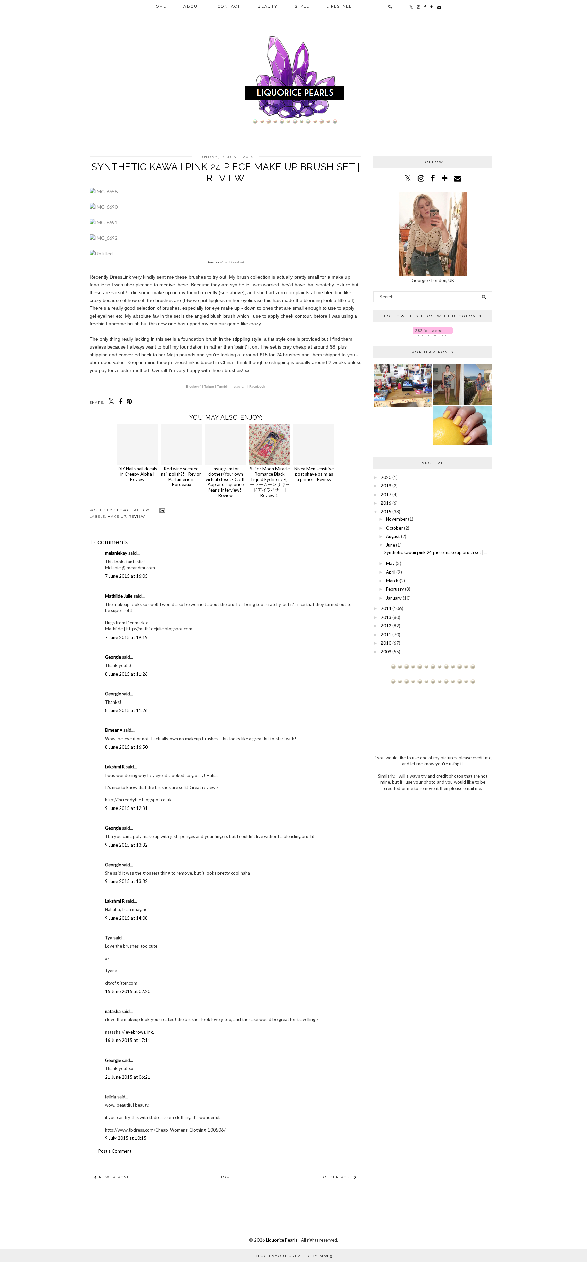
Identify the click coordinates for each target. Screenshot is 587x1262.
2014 (385, 608)
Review (137, 516)
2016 (385, 503)
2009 (385, 651)
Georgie (113, 657)
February (395, 589)
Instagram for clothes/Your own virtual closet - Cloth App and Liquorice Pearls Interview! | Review (226, 482)
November (396, 519)
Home (159, 6)
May (390, 563)
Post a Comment (114, 1151)
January (394, 598)
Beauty (267, 6)
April (390, 572)
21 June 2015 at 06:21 (127, 1077)
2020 (385, 477)
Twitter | (210, 386)
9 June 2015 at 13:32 (126, 845)
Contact (229, 6)
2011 (385, 634)
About (192, 6)
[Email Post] (161, 510)
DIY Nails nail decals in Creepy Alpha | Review (137, 474)
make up (116, 516)
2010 (385, 643)
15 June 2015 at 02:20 (127, 991)
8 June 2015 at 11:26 (126, 674)
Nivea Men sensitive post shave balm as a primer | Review (314, 474)
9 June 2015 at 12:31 (126, 808)
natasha (113, 1011)
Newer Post (113, 1177)
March (392, 580)
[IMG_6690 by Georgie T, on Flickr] (104, 207)
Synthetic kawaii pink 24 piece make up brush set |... (435, 552)
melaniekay (116, 553)
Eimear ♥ (113, 730)
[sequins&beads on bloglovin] (433, 334)
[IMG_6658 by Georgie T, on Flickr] (104, 191)
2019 (385, 485)
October (394, 528)
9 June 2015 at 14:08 (126, 918)
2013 (385, 617)
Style (302, 6)
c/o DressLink (234, 262)
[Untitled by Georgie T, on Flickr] (101, 253)
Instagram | (239, 386)
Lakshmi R (115, 766)
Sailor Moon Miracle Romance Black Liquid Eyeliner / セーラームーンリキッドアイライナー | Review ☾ (270, 482)
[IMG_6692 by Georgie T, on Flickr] (104, 238)
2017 (385, 494)
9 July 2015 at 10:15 (125, 1138)
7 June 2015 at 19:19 (126, 637)
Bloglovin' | (195, 386)
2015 (385, 511)
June (390, 545)
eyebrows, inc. (140, 1032)
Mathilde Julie (118, 596)
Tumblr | (224, 386)
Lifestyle (339, 6)
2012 (385, 625)
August (393, 536)
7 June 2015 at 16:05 (126, 576)
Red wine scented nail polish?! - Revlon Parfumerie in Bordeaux (181, 476)
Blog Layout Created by (294, 1256)
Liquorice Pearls (281, 1240)
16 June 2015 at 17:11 (127, 1040)
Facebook (257, 386)
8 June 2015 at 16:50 (126, 747)
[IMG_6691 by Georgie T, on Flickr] (104, 222)
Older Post (338, 1177)
